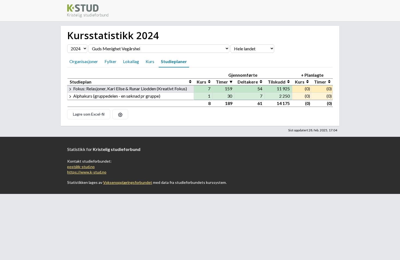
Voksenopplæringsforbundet (127, 182)
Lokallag (131, 61)
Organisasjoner (83, 61)
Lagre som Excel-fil (88, 114)
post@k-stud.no (81, 166)
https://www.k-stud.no (86, 172)
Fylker (110, 61)
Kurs (150, 61)
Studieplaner (174, 61)
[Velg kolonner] (120, 114)
